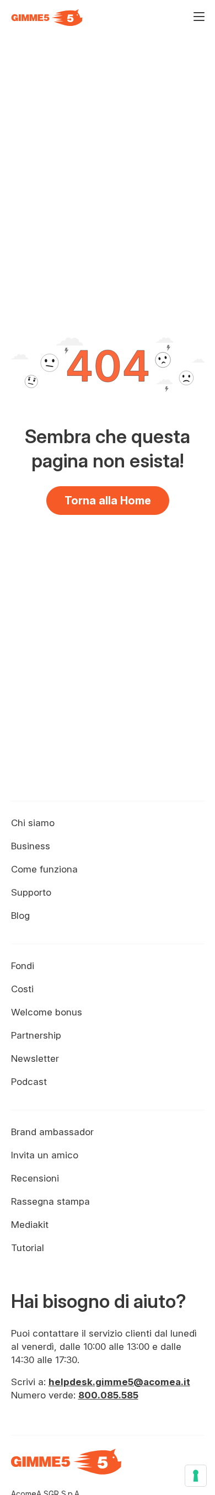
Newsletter (35, 1058)
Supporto (31, 892)
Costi (22, 988)
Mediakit (30, 1224)
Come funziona (44, 869)
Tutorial (27, 1247)
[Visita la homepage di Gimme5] (47, 18)
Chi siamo (33, 822)
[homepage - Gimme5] (66, 1468)
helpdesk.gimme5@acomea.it (119, 1381)
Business (30, 846)
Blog (20, 915)
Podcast (29, 1081)
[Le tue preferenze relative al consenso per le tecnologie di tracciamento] (195, 1475)
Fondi (22, 965)
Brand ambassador (52, 1131)
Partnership (36, 1035)
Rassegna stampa (50, 1201)
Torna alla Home (107, 500)
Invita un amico (44, 1155)
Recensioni (35, 1178)
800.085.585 (108, 1395)
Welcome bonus (46, 1012)
